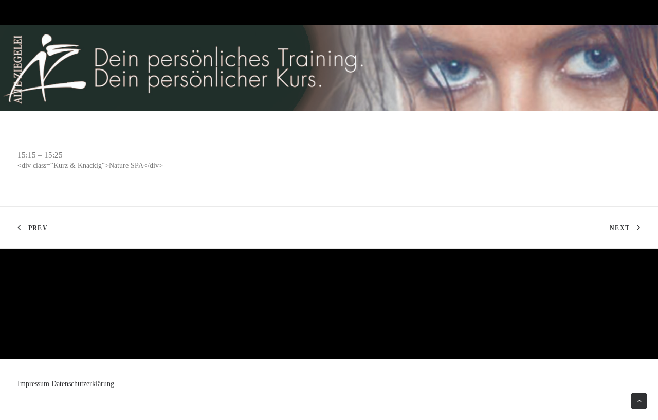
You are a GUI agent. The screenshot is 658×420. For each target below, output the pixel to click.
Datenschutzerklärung (82, 384)
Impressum (33, 384)
